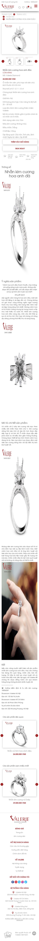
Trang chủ (7, 14)
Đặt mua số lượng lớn (10, 2)
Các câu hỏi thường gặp (19, 846)
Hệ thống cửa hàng (19, 863)
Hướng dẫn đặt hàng (19, 850)
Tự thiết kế (19, 871)
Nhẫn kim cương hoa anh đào (20, 19)
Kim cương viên (19, 836)
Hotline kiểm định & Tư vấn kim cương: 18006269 (19, 919)
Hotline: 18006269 (30, 2)
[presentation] (3, 61)
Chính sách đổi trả (19, 853)
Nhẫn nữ (10, 16)
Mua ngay (20, 148)
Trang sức (22, 14)
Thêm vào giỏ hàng (20, 141)
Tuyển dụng (19, 867)
